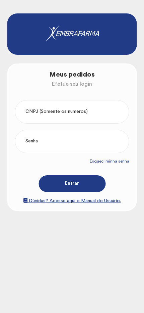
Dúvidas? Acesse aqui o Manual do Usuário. (74, 200)
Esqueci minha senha (109, 161)
